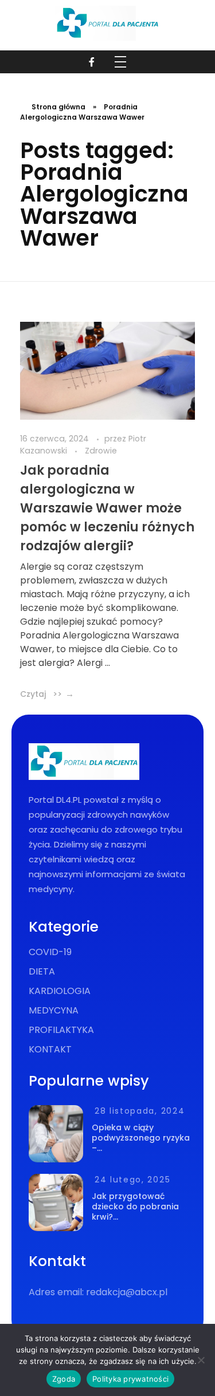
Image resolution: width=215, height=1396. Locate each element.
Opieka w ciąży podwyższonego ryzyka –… (141, 1137)
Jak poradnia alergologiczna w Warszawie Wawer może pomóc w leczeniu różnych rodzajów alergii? (107, 508)
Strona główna (58, 107)
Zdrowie (101, 450)
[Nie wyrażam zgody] (200, 1360)
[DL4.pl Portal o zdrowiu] (107, 23)
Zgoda (63, 1378)
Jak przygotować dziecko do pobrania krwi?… (135, 1206)
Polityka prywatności (130, 1378)
